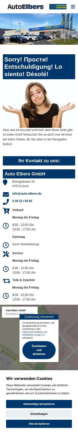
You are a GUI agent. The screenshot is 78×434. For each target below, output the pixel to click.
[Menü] (73, 6)
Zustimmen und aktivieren (39, 350)
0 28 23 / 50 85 (22, 201)
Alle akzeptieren (39, 423)
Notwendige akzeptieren (39, 403)
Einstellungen (39, 413)
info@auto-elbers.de (26, 193)
